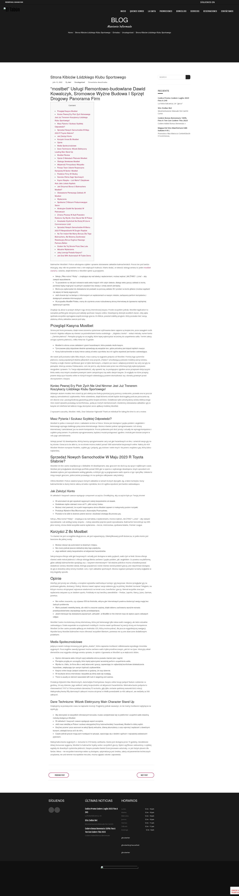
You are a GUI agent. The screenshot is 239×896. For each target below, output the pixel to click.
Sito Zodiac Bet (165, 108)
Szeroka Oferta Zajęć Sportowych (70, 177)
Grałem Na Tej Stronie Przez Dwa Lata (72, 246)
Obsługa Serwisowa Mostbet (68, 161)
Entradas (116, 32)
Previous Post (59, 775)
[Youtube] (225, 2)
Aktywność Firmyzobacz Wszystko (70, 164)
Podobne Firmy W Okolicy (67, 174)
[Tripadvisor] (233, 2)
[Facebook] (217, 2)
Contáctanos (227, 11)
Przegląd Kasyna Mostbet (67, 111)
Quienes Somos (137, 11)
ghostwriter (125, 838)
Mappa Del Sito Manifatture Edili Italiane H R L (172, 129)
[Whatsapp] (221, 2)
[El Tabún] (12, 10)
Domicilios (181, 11)
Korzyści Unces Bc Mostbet (68, 139)
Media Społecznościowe (66, 145)
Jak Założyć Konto (64, 136)
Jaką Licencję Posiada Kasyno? (69, 252)
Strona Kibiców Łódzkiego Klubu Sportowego (92, 32)
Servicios (194, 11)
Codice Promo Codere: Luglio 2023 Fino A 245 (173, 99)
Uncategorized (127, 32)
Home (70, 32)
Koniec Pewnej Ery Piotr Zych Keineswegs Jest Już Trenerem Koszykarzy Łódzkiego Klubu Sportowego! (72, 117)
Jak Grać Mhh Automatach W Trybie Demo (74, 255)
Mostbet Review (63, 155)
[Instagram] (229, 2)
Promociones (166, 11)
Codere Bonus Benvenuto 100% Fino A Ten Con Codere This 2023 (173, 119)
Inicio (123, 11)
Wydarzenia (62, 199)
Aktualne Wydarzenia (65, 249)
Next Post (144, 775)
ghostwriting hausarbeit (130, 845)
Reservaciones (210, 11)
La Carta (152, 11)
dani (69, 82)
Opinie (59, 142)
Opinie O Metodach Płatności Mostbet (72, 158)
